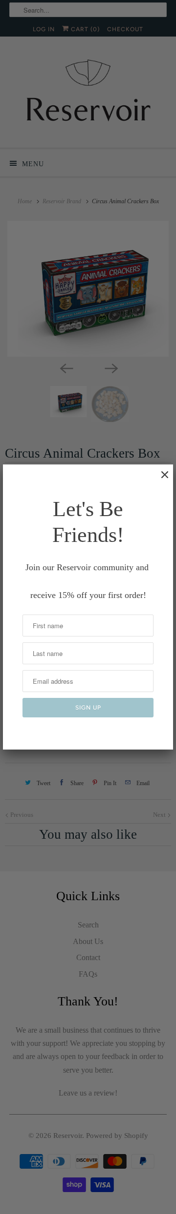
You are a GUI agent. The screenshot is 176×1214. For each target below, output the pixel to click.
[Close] (160, 479)
